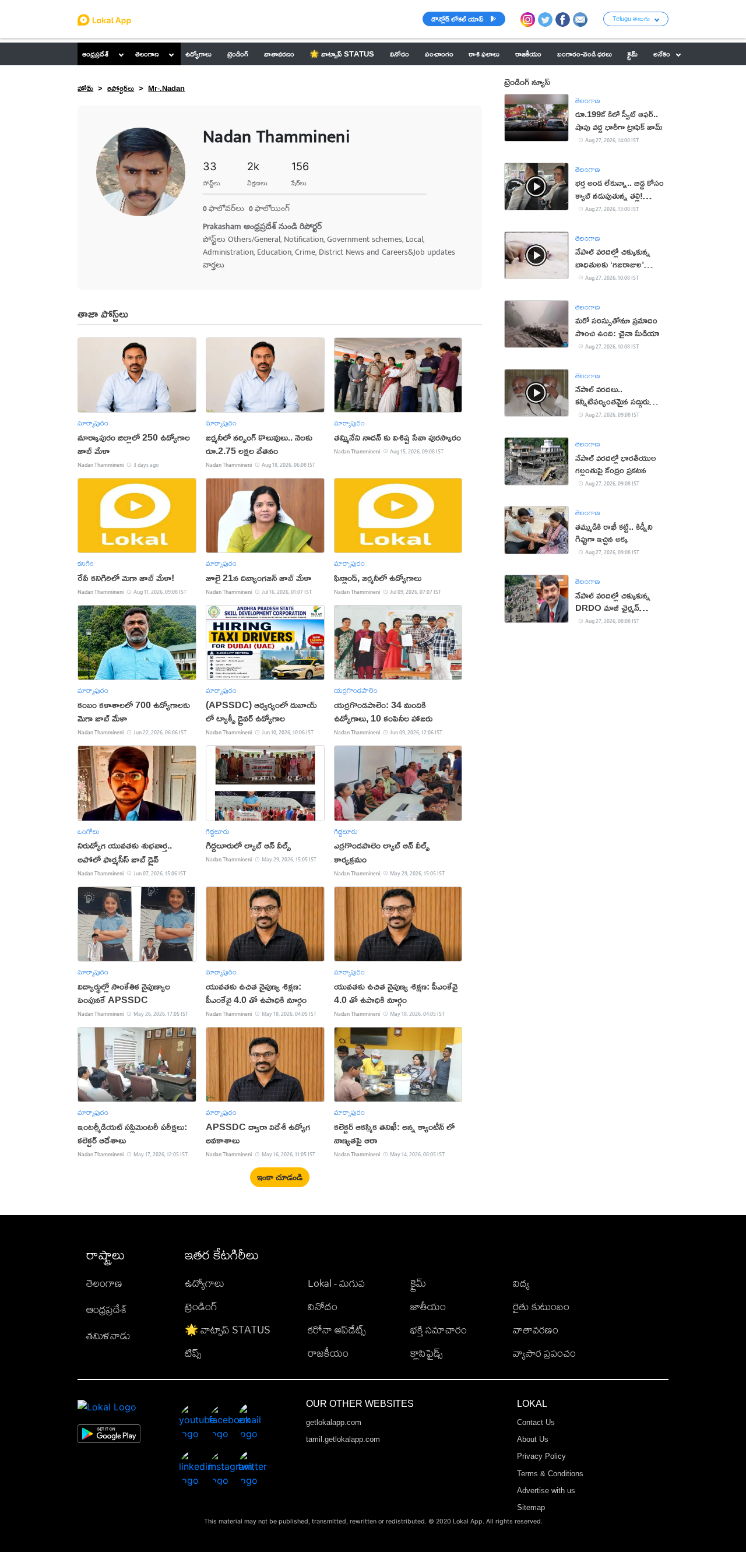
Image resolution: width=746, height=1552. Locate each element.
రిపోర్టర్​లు (120, 88)
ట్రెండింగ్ (201, 1306)
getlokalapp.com (333, 1422)
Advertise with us (546, 1490)
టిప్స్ (193, 1353)
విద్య (521, 1283)
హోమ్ (85, 88)
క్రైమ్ (418, 1283)
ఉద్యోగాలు (204, 1283)
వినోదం (322, 1306)
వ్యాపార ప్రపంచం (544, 1353)
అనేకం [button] (661, 53)
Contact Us (536, 1422)
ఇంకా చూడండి (279, 1177)
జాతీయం (428, 1306)
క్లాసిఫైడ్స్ (426, 1353)
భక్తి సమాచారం (438, 1329)
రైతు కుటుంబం (541, 1306)
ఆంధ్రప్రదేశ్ (95, 53)
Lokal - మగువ (336, 1283)
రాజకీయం (328, 1353)
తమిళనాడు (108, 1335)
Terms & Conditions (550, 1473)
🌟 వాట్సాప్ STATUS (227, 1329)
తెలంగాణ (147, 53)
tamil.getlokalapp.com (343, 1439)
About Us (532, 1439)
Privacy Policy (541, 1456)
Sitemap (531, 1507)
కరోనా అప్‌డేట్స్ (336, 1329)
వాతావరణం (535, 1329)
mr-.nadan (166, 88)
